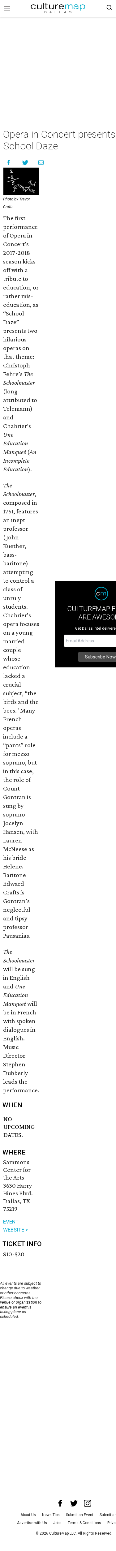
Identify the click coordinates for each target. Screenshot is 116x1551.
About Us (28, 1515)
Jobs (57, 1523)
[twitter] (74, 1503)
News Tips (51, 1515)
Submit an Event (79, 1515)
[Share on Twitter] (25, 162)
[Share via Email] (41, 162)
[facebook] (60, 1503)
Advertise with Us (32, 1523)
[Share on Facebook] (8, 162)
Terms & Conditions (84, 1523)
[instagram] (87, 1503)
